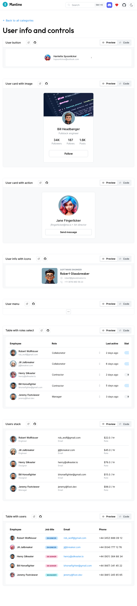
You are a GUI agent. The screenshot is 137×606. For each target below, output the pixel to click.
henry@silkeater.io (74, 556)
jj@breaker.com (72, 547)
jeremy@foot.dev (73, 574)
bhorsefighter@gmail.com (78, 565)
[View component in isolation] (28, 42)
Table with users (16, 516)
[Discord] (109, 5)
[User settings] (68, 311)
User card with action (19, 182)
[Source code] (124, 5)
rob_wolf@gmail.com (75, 537)
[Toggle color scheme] (131, 5)
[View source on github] (35, 42)
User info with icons (18, 258)
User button (13, 42)
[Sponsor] (117, 5)
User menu (12, 304)
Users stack (13, 424)
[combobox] (77, 353)
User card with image (19, 83)
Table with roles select (20, 330)
